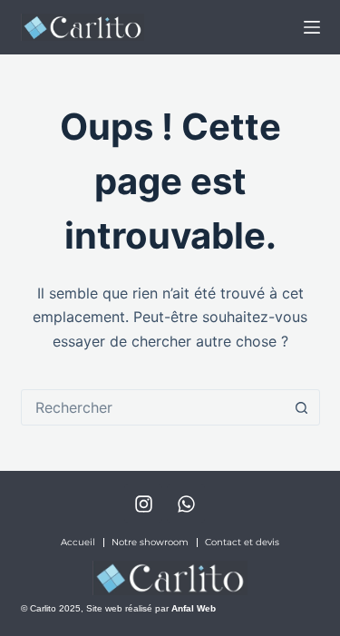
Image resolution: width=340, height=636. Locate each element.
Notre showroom (150, 542)
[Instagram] (143, 503)
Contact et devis (242, 542)
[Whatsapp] (186, 503)
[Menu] (312, 27)
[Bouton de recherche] (302, 407)
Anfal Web (193, 608)
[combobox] (153, 407)
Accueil (78, 542)
